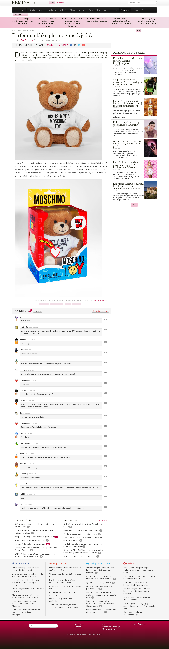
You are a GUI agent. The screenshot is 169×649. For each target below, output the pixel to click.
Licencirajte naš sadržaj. (100, 300)
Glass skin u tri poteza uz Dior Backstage (81, 530)
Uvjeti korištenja (109, 629)
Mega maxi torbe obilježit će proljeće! (79, 556)
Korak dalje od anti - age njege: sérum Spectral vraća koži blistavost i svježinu (139, 606)
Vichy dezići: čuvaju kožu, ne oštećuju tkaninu (34, 536)
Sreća (32, 10)
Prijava (52, 3)
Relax (91, 10)
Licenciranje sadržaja (111, 627)
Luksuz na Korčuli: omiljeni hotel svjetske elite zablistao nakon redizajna (26, 612)
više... (134, 205)
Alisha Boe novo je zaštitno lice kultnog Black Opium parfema (121, 21)
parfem (76, 304)
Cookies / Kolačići (138, 624)
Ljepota (42, 10)
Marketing (106, 624)
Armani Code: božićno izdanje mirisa (30, 544)
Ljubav (82, 10)
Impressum (79, 624)
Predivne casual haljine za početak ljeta (80, 534)
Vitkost (63, 10)
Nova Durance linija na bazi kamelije (30, 540)
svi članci (102, 520)
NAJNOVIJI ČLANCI (20, 15)
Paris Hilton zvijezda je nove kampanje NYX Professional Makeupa (146, 21)
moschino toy (57, 304)
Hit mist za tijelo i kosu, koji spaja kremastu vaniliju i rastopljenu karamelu (26, 582)
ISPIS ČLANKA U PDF (101, 311)
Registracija (60, 3)
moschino (44, 304)
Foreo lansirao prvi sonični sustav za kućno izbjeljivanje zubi (22, 21)
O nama (77, 627)
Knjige (135, 10)
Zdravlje (52, 10)
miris (68, 304)
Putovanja (101, 10)
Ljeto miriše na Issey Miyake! (98, 582)
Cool (144, 10)
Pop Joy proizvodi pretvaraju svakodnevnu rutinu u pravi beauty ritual (101, 594)
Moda (72, 10)
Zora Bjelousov (26, 40)
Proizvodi (125, 10)
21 (139, 30)
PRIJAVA (37, 311)
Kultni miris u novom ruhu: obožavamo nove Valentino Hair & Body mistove (101, 603)
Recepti (113, 10)
